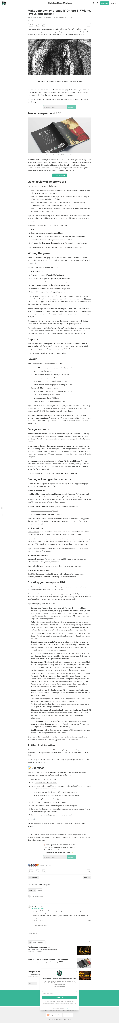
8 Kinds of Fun (70, 34)
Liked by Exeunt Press (39, 908)
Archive (30, 837)
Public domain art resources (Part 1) (44, 511)
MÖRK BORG (60, 721)
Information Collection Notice (59, 1003)
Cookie (34, 906)
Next (85, 877)
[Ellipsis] (90, 906)
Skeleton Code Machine (36, 834)
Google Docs (35, 439)
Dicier (70, 548)
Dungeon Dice (56, 34)
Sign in (113, 3)
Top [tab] (30, 942)
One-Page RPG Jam (64, 308)
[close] (76, 971)
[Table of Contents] (2, 511)
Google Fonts (36, 636)
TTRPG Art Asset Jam (39, 574)
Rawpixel (31, 566)
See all (31, 984)
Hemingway (45, 630)
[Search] (93, 3)
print (44, 162)
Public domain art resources (39, 947)
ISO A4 (77, 343)
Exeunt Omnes (33, 840)
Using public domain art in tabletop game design (42, 949)
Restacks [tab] (39, 890)
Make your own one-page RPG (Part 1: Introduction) (48, 959)
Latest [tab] (34, 942)
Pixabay (41, 566)
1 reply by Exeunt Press (40, 925)
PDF (70, 162)
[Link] (25, 113)
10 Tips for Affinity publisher (47, 737)
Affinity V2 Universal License (69, 461)
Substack (50, 1019)
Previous (34, 877)
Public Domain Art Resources (46, 783)
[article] (59, 950)
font (51, 610)
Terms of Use (68, 1001)
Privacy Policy (72, 1003)
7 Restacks (48, 865)
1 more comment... (33, 933)
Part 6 (45, 762)
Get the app (68, 1015)
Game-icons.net (33, 532)
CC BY (45, 541)
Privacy (58, 1010)
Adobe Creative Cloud (37, 451)
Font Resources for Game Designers (74, 636)
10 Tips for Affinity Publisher (66, 473)
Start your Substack (55, 1015)
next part (36, 759)
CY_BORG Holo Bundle (46, 411)
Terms (63, 1010)
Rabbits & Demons (50, 576)
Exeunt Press (38, 951)
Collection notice (71, 1010)
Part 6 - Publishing (71, 81)
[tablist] (35, 890)
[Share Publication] (97, 3)
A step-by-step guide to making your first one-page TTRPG (45, 962)
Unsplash (31, 559)
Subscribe (104, 3)
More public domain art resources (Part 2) (46, 514)
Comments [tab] (32, 890)
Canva (86, 436)
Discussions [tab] (41, 942)
